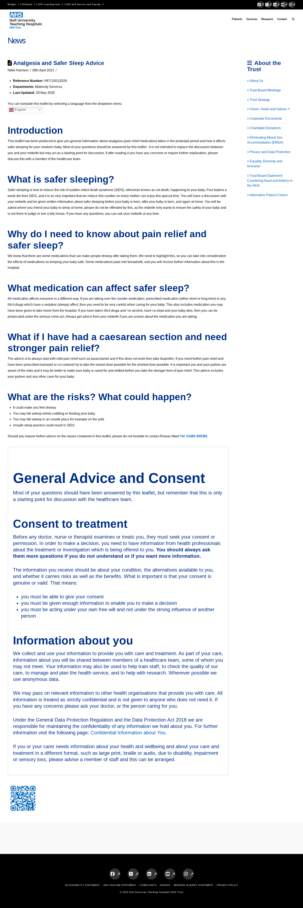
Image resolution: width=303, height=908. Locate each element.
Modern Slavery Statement (193, 885)
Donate (165, 885)
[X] (268, 4)
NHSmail (27, 4)
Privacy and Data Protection (270, 152)
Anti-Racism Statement (119, 885)
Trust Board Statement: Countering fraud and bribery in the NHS (269, 180)
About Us (256, 81)
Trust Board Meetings (265, 90)
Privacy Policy (227, 885)
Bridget (12, 4)
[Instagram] (292, 4)
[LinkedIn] (276, 4)
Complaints (148, 885)
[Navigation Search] (292, 19)
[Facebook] (260, 4)
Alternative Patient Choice (269, 195)
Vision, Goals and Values (268, 109)
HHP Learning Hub (49, 4)
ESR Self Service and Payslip (83, 4)
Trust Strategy (260, 99)
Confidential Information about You (127, 732)
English (20, 110)
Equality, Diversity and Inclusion (264, 163)
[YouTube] (284, 4)
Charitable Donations (265, 128)
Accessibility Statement (82, 885)
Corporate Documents (266, 118)
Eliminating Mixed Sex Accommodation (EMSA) (265, 140)
